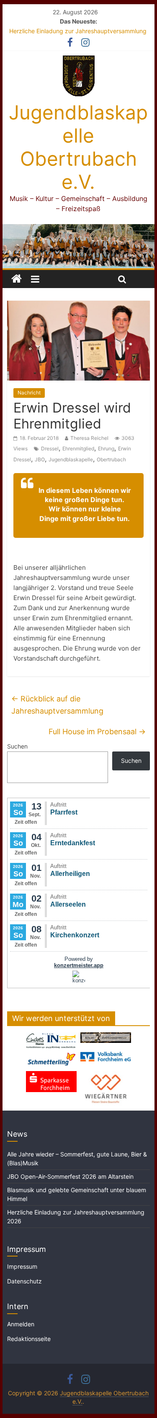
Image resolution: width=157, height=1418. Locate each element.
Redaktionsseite (29, 1338)
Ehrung (106, 448)
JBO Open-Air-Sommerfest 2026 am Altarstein (70, 1176)
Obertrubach (111, 459)
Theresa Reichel (89, 438)
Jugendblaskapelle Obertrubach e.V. (78, 147)
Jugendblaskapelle (71, 459)
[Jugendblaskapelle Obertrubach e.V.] (79, 229)
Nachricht (29, 392)
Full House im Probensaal (97, 731)
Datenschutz (24, 1281)
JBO (40, 459)
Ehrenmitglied (78, 448)
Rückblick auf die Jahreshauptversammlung (57, 704)
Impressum (22, 1266)
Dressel (50, 448)
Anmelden (20, 1324)
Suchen (17, 746)
